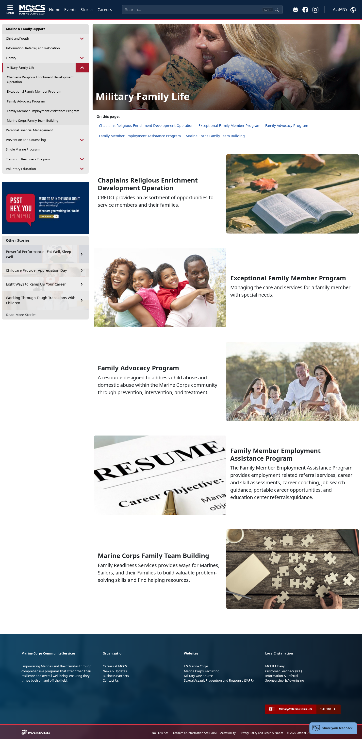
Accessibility (228, 733)
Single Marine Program (23, 149)
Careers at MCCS (115, 666)
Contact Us (111, 680)
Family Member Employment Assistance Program (43, 111)
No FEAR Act (160, 733)
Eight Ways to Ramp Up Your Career (36, 284)
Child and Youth (17, 38)
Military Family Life (20, 67)
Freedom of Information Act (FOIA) (194, 733)
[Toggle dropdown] (82, 38)
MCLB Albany (275, 666)
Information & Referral (281, 675)
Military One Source (198, 675)
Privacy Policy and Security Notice (261, 733)
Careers (105, 9)
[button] (305, 9)
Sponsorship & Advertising (284, 680)
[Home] (32, 9)
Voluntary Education (21, 169)
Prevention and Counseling (26, 139)
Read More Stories (21, 314)
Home (54, 9)
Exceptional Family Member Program (34, 91)
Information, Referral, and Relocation (33, 48)
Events (70, 9)
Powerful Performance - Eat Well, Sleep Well (38, 254)
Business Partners (116, 675)
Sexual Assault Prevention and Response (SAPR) (219, 680)
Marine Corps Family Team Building (32, 120)
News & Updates (115, 671)
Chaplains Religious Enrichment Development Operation (40, 79)
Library (11, 58)
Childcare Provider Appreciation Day (36, 270)
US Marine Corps (196, 666)
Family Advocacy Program (26, 101)
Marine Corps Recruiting (201, 671)
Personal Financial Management (29, 130)
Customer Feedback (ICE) (283, 671)
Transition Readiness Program (28, 159)
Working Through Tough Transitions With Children (40, 300)
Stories (87, 9)
